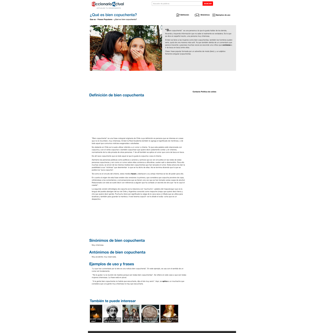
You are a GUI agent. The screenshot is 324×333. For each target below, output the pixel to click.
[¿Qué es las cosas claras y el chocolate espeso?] (150, 313)
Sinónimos (205, 15)
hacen (133, 174)
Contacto (196, 92)
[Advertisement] (153, 81)
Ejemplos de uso (223, 15)
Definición (184, 15)
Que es (93, 19)
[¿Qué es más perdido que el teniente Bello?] (112, 313)
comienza (226, 45)
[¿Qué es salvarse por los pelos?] (131, 313)
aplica (165, 281)
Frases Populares (105, 19)
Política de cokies (208, 92)
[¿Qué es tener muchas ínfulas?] (169, 313)
